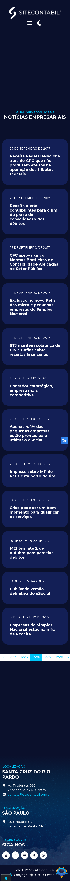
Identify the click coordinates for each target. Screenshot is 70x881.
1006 (36, 657)
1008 (59, 657)
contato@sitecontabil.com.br (29, 794)
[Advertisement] (35, 73)
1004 (12, 657)
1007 (47, 657)
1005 (24, 657)
